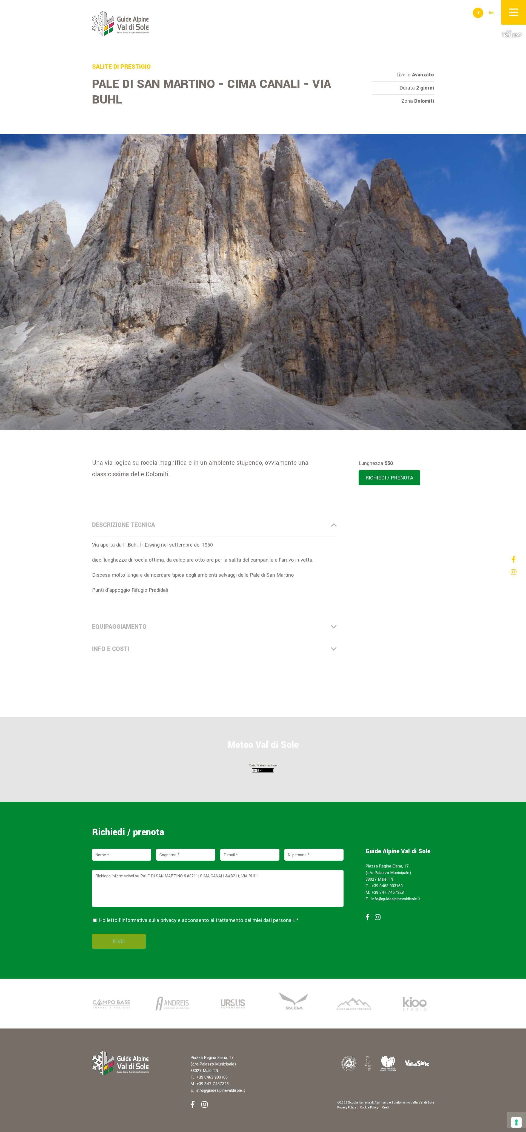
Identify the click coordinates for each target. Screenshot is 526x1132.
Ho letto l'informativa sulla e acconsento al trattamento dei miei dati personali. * (198, 920)
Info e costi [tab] (110, 649)
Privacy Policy (346, 1107)
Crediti (386, 1107)
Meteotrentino (267, 765)
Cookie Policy (369, 1107)
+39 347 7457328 (387, 892)
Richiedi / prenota (389, 477)
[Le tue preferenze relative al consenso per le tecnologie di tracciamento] (516, 1122)
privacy (168, 920)
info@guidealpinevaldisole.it (395, 899)
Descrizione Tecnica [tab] (123, 525)
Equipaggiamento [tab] (119, 626)
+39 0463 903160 (387, 886)
